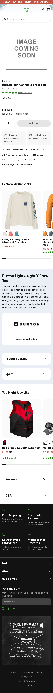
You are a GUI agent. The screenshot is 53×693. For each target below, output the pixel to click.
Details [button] (40, 155)
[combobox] (26, 19)
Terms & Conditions (26, 681)
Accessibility (26, 685)
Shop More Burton (26, 339)
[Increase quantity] (12, 123)
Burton (6, 81)
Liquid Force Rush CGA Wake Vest (21, 448)
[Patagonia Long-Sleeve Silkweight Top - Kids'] (21, 210)
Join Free (40, 150)
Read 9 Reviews (25, 93)
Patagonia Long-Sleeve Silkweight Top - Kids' (15, 241)
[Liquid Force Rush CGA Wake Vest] (21, 418)
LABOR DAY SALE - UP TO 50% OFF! (27, 2)
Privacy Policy (26, 677)
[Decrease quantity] (5, 123)
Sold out (34, 123)
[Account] (42, 9)
